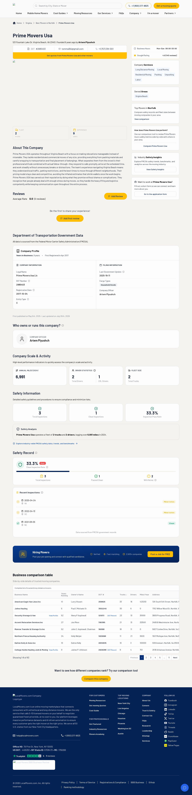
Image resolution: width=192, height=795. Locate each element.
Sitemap (146, 736)
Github (152, 782)
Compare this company (96, 678)
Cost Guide (94, 710)
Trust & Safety (148, 710)
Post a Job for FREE (160, 554)
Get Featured (95, 724)
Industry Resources (98, 729)
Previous (134, 657)
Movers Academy (96, 734)
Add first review (71, 218)
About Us (146, 700)
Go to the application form (155, 194)
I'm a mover (153, 13)
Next (175, 657)
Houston (121, 718)
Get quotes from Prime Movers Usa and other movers (70, 55)
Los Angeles (123, 708)
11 (169, 657)
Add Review (117, 196)
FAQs (121, 13)
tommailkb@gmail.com (72, 48)
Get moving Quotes (97, 705)
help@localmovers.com (27, 735)
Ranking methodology (74, 787)
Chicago (121, 713)
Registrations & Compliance (113, 782)
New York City (124, 703)
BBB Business (137, 782)
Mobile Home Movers (37, 13)
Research (146, 725)
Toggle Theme (6, 793)
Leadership (147, 730)
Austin (121, 733)
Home (19, 13)
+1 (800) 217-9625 (140, 5)
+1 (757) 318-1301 (106, 48)
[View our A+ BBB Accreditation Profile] (34, 765)
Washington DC (124, 728)
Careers (145, 705)
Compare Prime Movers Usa (155, 146)
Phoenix (121, 723)
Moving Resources (83, 13)
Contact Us (147, 715)
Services (146, 741)
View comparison (142, 119)
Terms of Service (87, 782)
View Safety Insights (155, 169)
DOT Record (112, 615)
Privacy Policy (68, 782)
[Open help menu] (185, 788)
